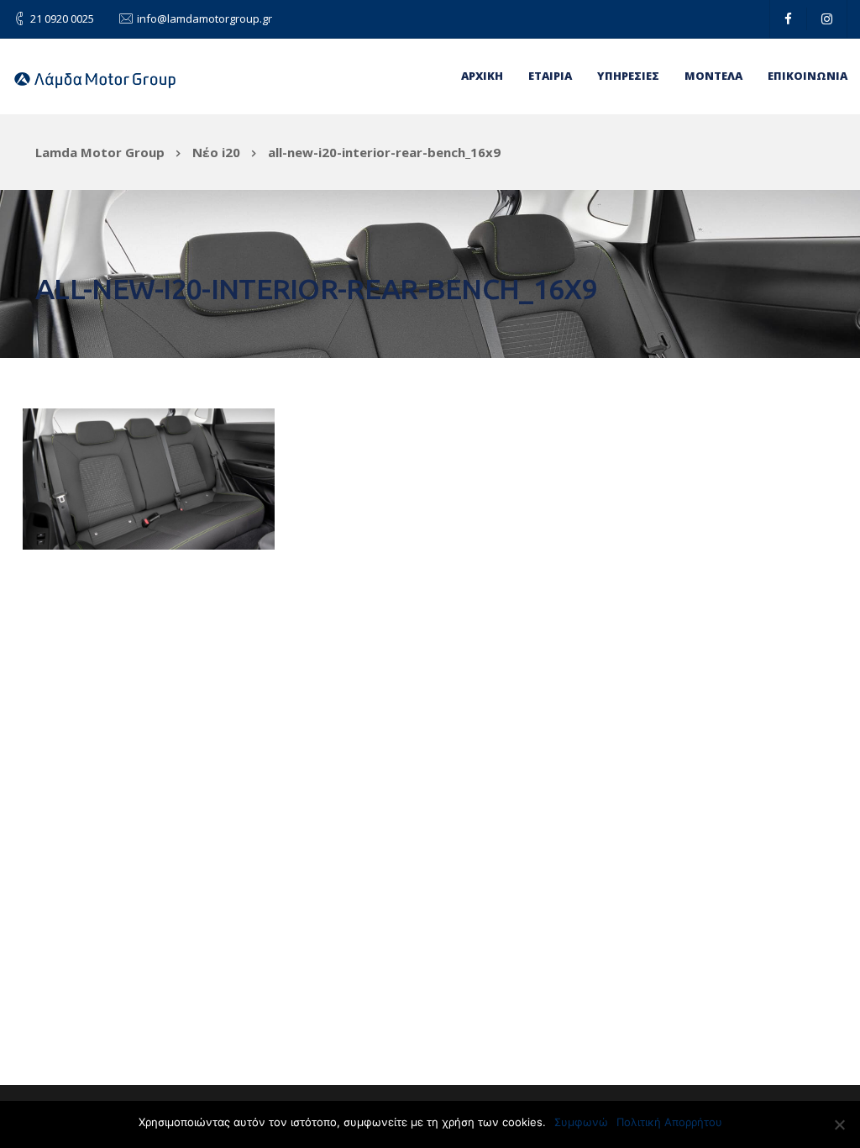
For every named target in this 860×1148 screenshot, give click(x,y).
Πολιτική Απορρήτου (669, 1122)
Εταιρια (550, 75)
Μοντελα (713, 75)
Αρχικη (482, 75)
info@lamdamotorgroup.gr (204, 18)
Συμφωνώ (581, 1122)
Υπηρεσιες (628, 75)
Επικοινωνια (807, 75)
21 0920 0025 (62, 18)
